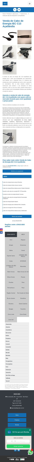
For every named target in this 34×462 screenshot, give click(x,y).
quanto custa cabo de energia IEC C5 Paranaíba (14, 191)
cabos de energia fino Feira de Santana (12, 207)
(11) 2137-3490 (17, 403)
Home (17, 415)
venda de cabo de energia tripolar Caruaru (13, 194)
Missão (17, 425)
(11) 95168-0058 (12, 165)
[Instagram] (15, 450)
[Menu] (29, 3)
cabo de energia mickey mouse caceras (12, 185)
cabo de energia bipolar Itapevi (10, 201)
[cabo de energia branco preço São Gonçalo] (24, 37)
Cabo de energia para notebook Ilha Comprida (14, 204)
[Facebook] (18, 450)
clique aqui (20, 165)
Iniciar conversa (18, 446)
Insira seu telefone (18, 438)
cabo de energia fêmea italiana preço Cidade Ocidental (16, 188)
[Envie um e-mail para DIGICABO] (19, 9)
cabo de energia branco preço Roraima (12, 182)
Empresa (17, 420)
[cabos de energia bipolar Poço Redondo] (10, 37)
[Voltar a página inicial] (5, 3)
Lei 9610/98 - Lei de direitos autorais (12, 388)
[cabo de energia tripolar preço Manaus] (24, 52)
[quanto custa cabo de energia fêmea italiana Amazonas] (10, 52)
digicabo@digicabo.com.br (17, 408)
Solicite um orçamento (17, 171)
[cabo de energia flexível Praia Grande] (10, 67)
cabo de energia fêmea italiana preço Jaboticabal (15, 210)
